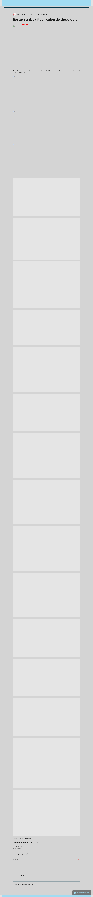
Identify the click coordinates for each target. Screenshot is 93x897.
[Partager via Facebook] (14, 854)
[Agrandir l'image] (46, 197)
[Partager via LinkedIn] (23, 854)
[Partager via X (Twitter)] (18, 854)
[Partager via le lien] (27, 854)
